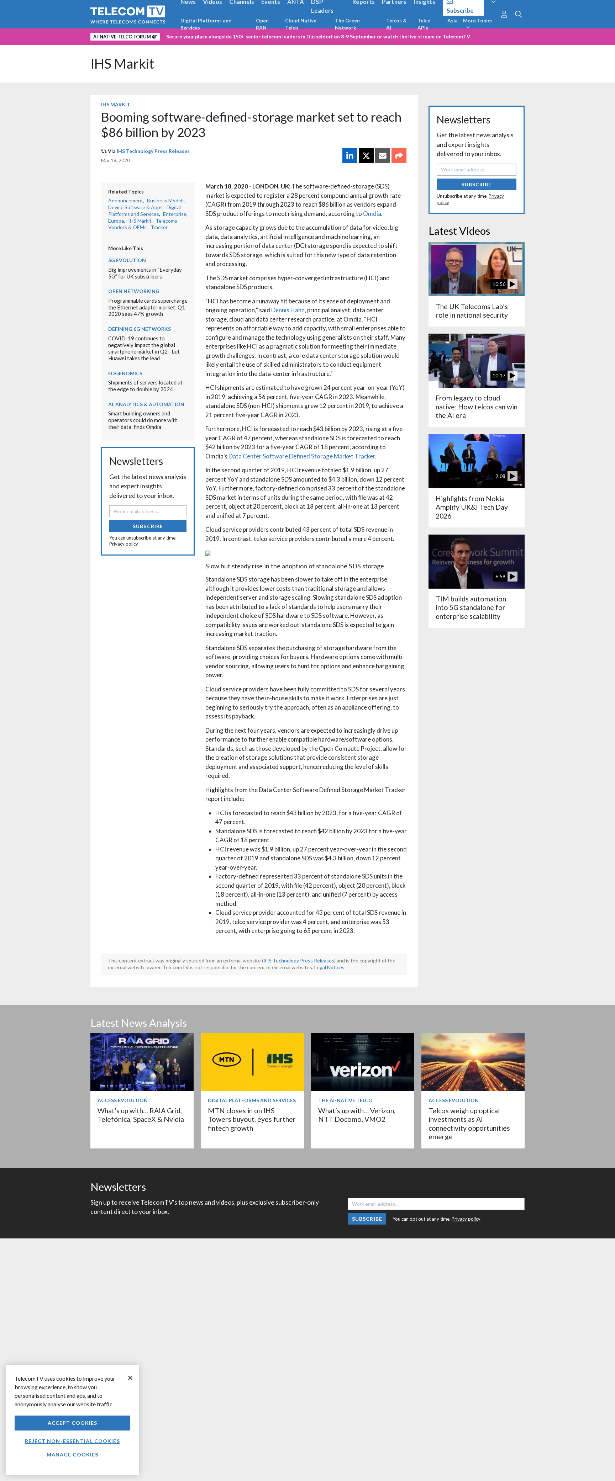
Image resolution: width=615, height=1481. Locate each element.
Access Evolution (123, 1100)
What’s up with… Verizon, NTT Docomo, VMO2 (356, 1114)
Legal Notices (329, 967)
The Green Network (347, 24)
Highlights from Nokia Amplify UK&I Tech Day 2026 (472, 507)
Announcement (125, 200)
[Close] (130, 1378)
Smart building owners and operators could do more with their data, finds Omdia (143, 420)
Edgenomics (125, 373)
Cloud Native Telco (300, 24)
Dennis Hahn (288, 310)
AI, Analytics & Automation (146, 404)
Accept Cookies (73, 1423)
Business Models (166, 200)
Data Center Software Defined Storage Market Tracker (301, 456)
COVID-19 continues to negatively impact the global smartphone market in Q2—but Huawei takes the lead (144, 348)
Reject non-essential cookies (72, 1441)
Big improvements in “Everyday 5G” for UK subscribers (145, 273)
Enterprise (174, 214)
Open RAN (262, 24)
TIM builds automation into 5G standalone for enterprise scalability (471, 607)
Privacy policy (123, 544)
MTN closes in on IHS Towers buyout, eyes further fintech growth (252, 1119)
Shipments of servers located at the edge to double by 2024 (145, 385)
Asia (452, 20)
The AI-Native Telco (345, 1100)
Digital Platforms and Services (206, 24)
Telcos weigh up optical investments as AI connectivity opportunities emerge (469, 1123)
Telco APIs (424, 24)
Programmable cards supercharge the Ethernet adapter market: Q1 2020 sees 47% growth (148, 307)
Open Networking (133, 291)
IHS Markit (122, 63)
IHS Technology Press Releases (153, 151)
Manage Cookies (73, 1454)
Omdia (372, 213)
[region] (72, 1420)
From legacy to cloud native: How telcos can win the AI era (476, 406)
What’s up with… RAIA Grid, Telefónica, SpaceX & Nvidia (141, 1114)
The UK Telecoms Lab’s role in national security (472, 310)
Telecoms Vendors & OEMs (142, 224)
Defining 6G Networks (139, 329)
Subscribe (148, 526)
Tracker (159, 227)
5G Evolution (127, 260)
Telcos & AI (396, 24)
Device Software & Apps (135, 207)
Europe (116, 221)
